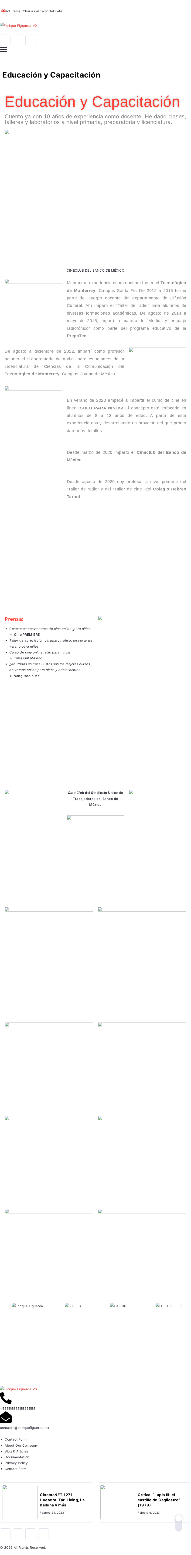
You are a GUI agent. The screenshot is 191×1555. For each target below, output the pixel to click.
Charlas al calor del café (42, 11)
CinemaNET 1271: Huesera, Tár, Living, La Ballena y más (62, 1500)
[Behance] (43, 1534)
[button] (10, 1306)
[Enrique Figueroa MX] (19, 25)
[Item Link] (20, 1502)
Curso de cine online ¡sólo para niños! (39, 652)
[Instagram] (18, 40)
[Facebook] (5, 40)
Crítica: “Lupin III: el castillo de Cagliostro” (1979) (159, 1500)
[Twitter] (31, 40)
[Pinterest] (31, 1534)
